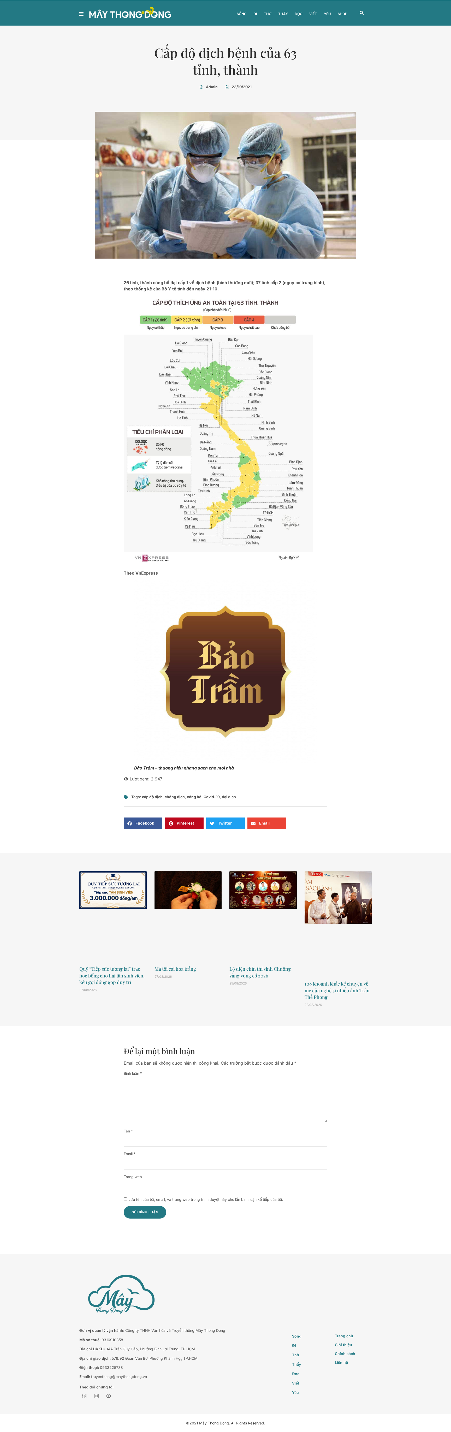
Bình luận (133, 1073)
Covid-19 (212, 797)
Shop (342, 14)
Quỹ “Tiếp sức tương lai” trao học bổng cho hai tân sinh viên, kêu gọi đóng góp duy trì (112, 975)
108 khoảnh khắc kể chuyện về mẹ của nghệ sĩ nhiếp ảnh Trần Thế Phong (337, 990)
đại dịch (229, 797)
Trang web (133, 1176)
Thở (267, 14)
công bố (194, 797)
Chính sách (345, 1353)
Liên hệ (341, 1362)
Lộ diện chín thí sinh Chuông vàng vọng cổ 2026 (260, 972)
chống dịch (175, 797)
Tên (128, 1131)
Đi (255, 14)
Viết (313, 14)
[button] (361, 13)
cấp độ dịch (152, 797)
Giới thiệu (343, 1344)
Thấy (283, 14)
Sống (242, 14)
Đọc (298, 14)
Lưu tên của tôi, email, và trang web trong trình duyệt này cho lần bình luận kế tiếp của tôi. (205, 1199)
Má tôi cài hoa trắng (175, 969)
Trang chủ (344, 1336)
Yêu (327, 14)
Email (129, 1153)
